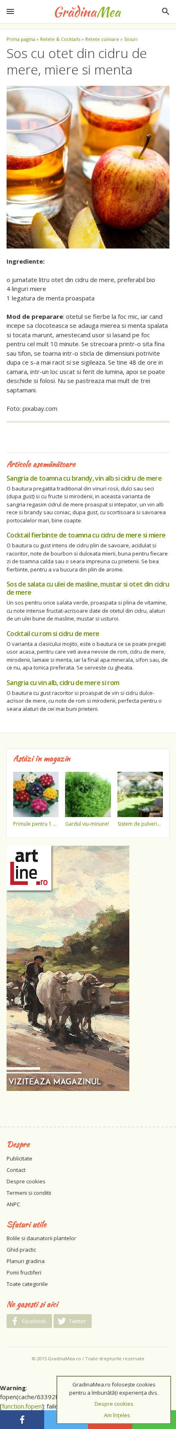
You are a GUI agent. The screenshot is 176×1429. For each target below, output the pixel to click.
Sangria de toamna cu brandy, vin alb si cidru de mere (84, 478)
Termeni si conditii (29, 1192)
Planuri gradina (26, 1261)
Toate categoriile (27, 1284)
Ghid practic (21, 1249)
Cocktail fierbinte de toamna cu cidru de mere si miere (86, 535)
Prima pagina (21, 39)
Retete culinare (102, 39)
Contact (16, 1170)
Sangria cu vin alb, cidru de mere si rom (63, 682)
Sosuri (131, 39)
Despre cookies (26, 1181)
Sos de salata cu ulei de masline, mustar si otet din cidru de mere (88, 588)
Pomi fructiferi (24, 1272)
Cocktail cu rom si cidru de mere (53, 633)
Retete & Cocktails (60, 39)
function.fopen (22, 1406)
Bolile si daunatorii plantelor (41, 1238)
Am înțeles (117, 1415)
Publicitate (19, 1158)
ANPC (13, 1204)
